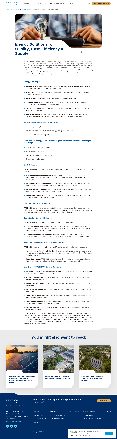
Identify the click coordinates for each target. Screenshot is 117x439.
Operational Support (40, 418)
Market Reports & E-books (92, 418)
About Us (107, 412)
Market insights (89, 412)
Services (17, 9)
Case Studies (75, 412)
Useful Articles (88, 415)
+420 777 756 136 (11, 419)
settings (87, 435)
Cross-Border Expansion (59, 415)
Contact (36, 423)
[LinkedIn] (7, 426)
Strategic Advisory (26, 9)
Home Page (9, 9)
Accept (109, 433)
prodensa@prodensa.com (13, 421)
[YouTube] (11, 426)
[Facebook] (15, 426)
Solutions (54, 412)
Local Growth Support (59, 418)
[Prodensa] (12, 3)
